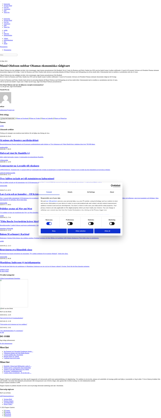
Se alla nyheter (4, 271)
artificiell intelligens (5, 173)
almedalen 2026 (4, 228)
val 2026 (6, 269)
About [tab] (112, 192)
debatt (5, 43)
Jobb (5, 10)
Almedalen (17, 278)
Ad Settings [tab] (91, 192)
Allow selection (81, 231)
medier (2, 147)
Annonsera (7, 9)
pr (4, 32)
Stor (5, 42)
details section (104, 214)
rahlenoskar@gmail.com (7, 110)
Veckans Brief (8, 5)
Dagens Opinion (8, 401)
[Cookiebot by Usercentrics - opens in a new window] (112, 186)
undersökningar (8, 40)
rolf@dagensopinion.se (7, 396)
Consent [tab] (49, 192)
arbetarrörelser (8, 35)
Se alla (2, 332)
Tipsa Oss (7, 12)
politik (5, 30)
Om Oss (6, 7)
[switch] (70, 223)
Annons (6, 278)
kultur (1, 185)
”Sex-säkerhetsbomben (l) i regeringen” (11, 330)
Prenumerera (3, 47)
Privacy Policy (8, 404)
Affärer (6, 38)
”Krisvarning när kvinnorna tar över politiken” (13, 324)
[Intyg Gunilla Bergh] (14, 307)
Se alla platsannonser (6, 343)
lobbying (6, 33)
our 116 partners (51, 201)
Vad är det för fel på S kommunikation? (11, 318)
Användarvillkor (8, 402)
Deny (53, 231)
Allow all (107, 231)
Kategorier (7, 4)
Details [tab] (70, 192)
